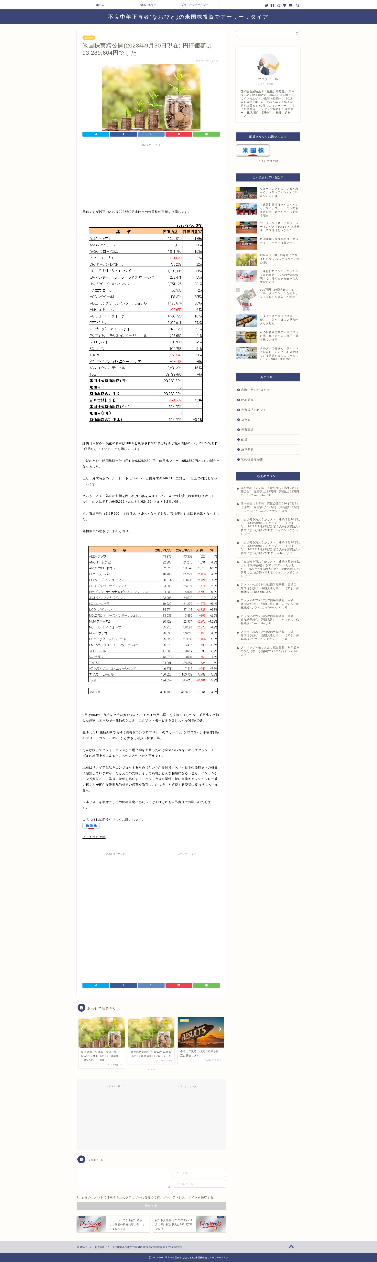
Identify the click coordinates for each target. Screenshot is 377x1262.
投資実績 (88, 37)
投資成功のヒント (253, 409)
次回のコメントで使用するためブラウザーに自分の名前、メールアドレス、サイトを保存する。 (149, 1197)
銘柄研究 (247, 399)
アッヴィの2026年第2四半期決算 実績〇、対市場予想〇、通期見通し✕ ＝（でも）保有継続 (270, 588)
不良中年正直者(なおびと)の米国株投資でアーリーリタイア (188, 16)
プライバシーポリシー (195, 4)
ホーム (100, 4)
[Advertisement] (151, 175)
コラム (246, 419)
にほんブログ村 (94, 837)
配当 (244, 439)
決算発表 (247, 449)
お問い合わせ (147, 4)
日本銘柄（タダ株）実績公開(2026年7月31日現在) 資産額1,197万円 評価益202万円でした (270, 491)
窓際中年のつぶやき (255, 389)
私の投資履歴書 (252, 459)
